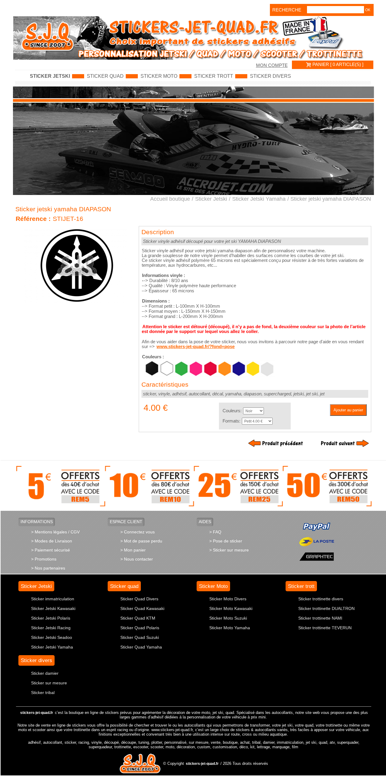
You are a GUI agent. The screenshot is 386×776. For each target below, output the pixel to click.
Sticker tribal (43, 692)
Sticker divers (270, 76)
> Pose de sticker (225, 541)
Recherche (280, 10)
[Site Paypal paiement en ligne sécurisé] (316, 526)
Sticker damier (45, 673)
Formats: (231, 421)
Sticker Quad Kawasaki (142, 608)
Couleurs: (232, 410)
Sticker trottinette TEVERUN (325, 627)
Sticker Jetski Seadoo (51, 637)
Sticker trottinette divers (320, 598)
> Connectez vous (137, 531)
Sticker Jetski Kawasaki (53, 608)
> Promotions (43, 559)
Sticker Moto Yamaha (229, 627)
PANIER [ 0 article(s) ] (337, 64)
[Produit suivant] (339, 443)
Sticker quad (105, 76)
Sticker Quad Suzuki (139, 637)
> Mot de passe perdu (141, 541)
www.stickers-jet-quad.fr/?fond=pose (196, 346)
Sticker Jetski (50, 76)
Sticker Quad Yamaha (141, 647)
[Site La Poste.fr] (316, 541)
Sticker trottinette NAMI (320, 618)
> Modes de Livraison (51, 541)
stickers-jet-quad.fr (36, 713)
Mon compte (272, 65)
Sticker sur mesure (49, 682)
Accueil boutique (170, 199)
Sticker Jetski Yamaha (259, 199)
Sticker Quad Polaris (139, 627)
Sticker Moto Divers (227, 598)
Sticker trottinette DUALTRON (326, 608)
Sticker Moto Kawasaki (230, 608)
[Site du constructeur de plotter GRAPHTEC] (316, 556)
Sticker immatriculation (52, 598)
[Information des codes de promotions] (194, 486)
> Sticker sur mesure (229, 550)
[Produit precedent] (277, 443)
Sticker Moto (159, 76)
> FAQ (215, 531)
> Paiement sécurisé (50, 550)
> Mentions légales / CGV (55, 531)
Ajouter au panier (348, 410)
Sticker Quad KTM (137, 618)
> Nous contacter (136, 559)
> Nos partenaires (48, 568)
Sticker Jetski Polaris (50, 618)
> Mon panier (133, 550)
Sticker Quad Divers (139, 598)
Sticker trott (213, 76)
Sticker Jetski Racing (51, 627)
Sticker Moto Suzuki (228, 618)
